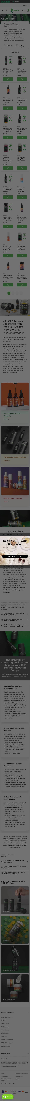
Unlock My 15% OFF (15, 556)
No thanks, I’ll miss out (15, 560)
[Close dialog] (28, 537)
